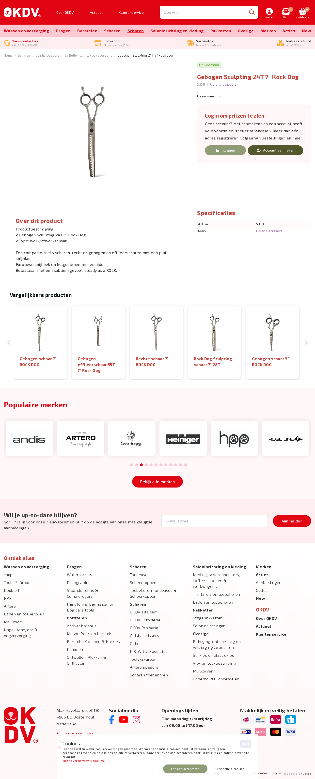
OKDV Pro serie (144, 627)
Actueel (96, 12)
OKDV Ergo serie (145, 619)
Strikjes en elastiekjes (213, 655)
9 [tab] (171, 465)
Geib (134, 643)
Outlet (261, 590)
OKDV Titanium (144, 612)
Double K (12, 590)
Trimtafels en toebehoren (216, 594)
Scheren (112, 30)
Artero (10, 606)
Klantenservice (131, 12)
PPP (8, 598)
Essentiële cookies (231, 768)
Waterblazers (79, 574)
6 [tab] (156, 465)
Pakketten (220, 30)
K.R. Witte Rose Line (149, 651)
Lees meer (207, 96)
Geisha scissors (47, 55)
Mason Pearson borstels (89, 633)
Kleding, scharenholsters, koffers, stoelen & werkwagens (216, 580)
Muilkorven (203, 671)
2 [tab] (136, 465)
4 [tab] (146, 465)
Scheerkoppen (143, 582)
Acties (289, 30)
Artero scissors (144, 667)
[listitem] (40, 342)
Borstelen (87, 30)
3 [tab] (141, 465)
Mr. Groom (13, 621)
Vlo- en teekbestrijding (214, 663)
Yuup (8, 574)
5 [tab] (151, 465)
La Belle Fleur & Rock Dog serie (88, 55)
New (306, 30)
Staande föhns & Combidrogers (82, 593)
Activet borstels (81, 625)
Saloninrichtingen (209, 625)
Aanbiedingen (269, 582)
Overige (246, 30)
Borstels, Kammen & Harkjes (93, 641)
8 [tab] (166, 465)
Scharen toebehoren (149, 674)
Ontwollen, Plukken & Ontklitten (86, 660)
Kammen (75, 649)
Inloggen (228, 150)
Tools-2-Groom (18, 582)
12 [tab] (185, 465)
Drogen (63, 30)
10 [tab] (175, 465)
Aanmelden (292, 521)
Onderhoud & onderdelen (216, 678)
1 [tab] (131, 465)
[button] (9, 342)
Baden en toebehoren (24, 613)
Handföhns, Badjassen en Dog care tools (90, 607)
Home (8, 55)
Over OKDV (65, 12)
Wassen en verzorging (26, 30)
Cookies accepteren (185, 768)
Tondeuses (140, 574)
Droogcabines (80, 582)
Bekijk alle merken (157, 481)
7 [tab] (161, 465)
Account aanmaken (279, 150)
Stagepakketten (208, 617)
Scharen (135, 30)
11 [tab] (180, 465)
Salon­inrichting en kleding (177, 30)
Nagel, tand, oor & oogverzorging (20, 632)
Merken (268, 30)
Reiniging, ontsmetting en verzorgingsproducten (217, 644)
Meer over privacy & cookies (83, 760)
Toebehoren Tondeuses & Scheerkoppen (153, 593)
